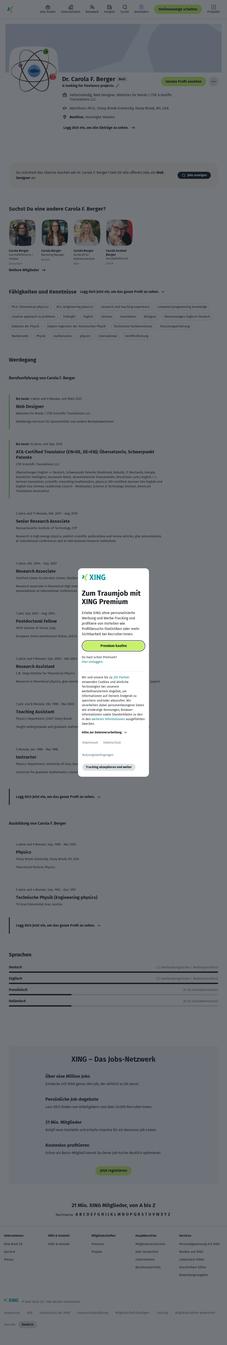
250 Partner (121, 677)
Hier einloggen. (92, 662)
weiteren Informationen (108, 719)
